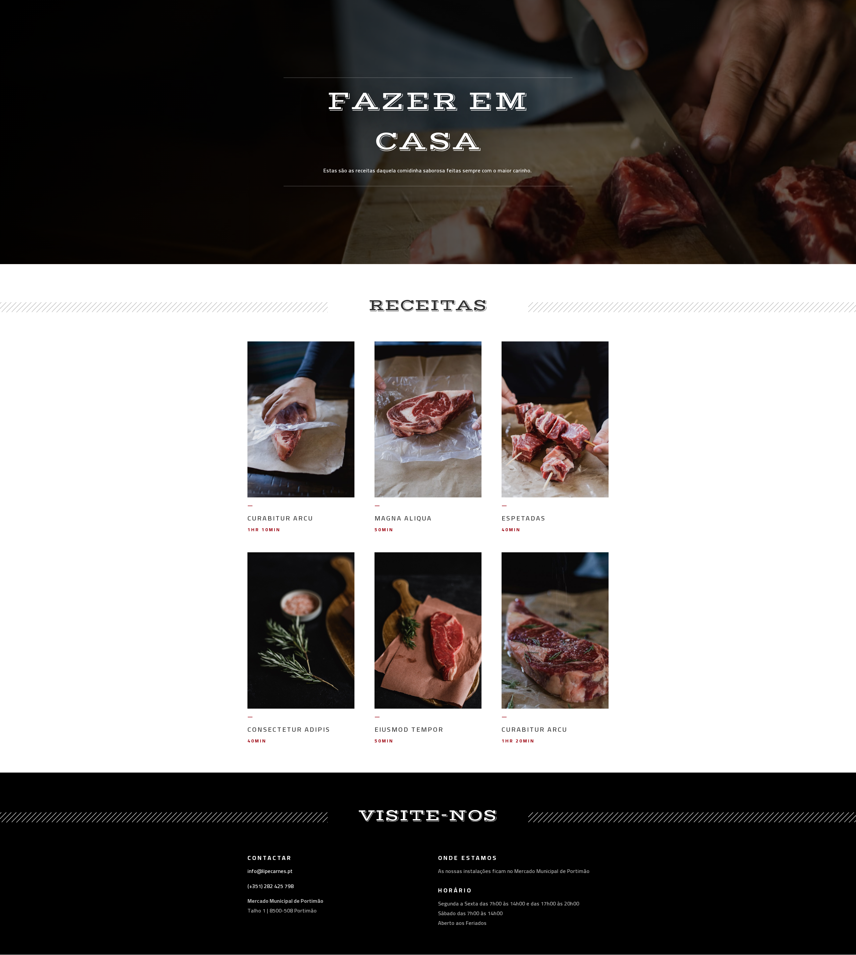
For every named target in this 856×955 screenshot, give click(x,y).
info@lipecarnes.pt (270, 871)
